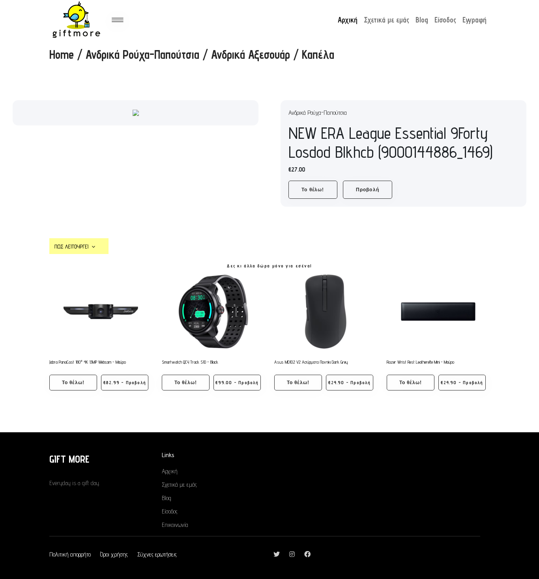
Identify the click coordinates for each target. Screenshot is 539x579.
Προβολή (367, 189)
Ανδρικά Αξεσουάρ (250, 54)
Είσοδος (445, 19)
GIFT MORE (69, 459)
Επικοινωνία (175, 525)
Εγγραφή (474, 19)
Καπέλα (318, 54)
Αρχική (347, 19)
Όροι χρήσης (114, 554)
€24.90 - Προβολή (349, 382)
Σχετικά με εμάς (386, 19)
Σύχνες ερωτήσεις (157, 554)
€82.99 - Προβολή (124, 382)
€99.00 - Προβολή (236, 382)
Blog (421, 19)
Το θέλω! (312, 189)
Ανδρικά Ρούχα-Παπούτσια (142, 54)
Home (61, 54)
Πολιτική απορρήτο (70, 554)
